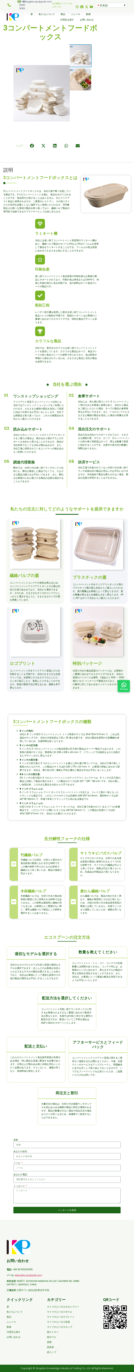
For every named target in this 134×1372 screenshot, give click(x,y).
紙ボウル (51, 1337)
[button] (32, 145)
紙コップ (51, 1352)
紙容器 (50, 1347)
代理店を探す (67, 19)
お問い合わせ (87, 19)
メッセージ (19, 1186)
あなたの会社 (20, 1151)
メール (17, 1163)
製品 (63, 14)
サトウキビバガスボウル (59, 1311)
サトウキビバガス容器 (58, 1322)
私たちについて (47, 14)
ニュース (75, 14)
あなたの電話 (20, 1174)
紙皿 (49, 1342)
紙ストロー (53, 1332)
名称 (15, 1139)
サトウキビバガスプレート (61, 1316)
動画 (88, 14)
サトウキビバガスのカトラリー (63, 1306)
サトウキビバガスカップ (59, 1327)
